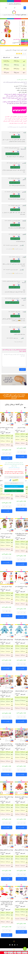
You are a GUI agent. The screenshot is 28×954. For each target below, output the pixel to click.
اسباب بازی (19, 953)
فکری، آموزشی (10, 953)
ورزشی (5, 953)
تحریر (15, 953)
